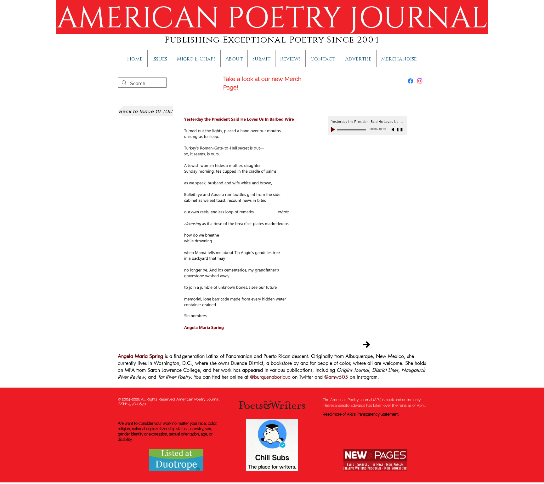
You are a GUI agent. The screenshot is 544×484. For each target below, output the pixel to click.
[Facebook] (410, 81)
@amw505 (336, 377)
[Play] (333, 129)
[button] (234, 58)
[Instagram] (419, 81)
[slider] (400, 129)
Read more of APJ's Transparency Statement (361, 414)
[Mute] (393, 129)
